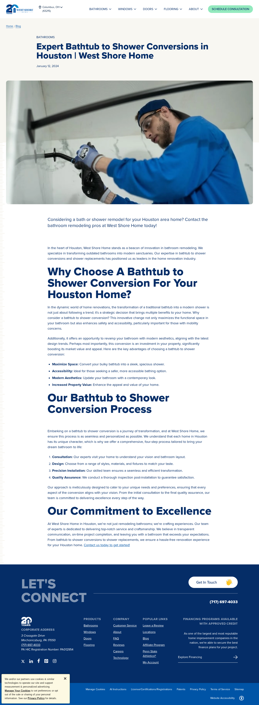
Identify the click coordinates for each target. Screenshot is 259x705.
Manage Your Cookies (17, 690)
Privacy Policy (36, 698)
